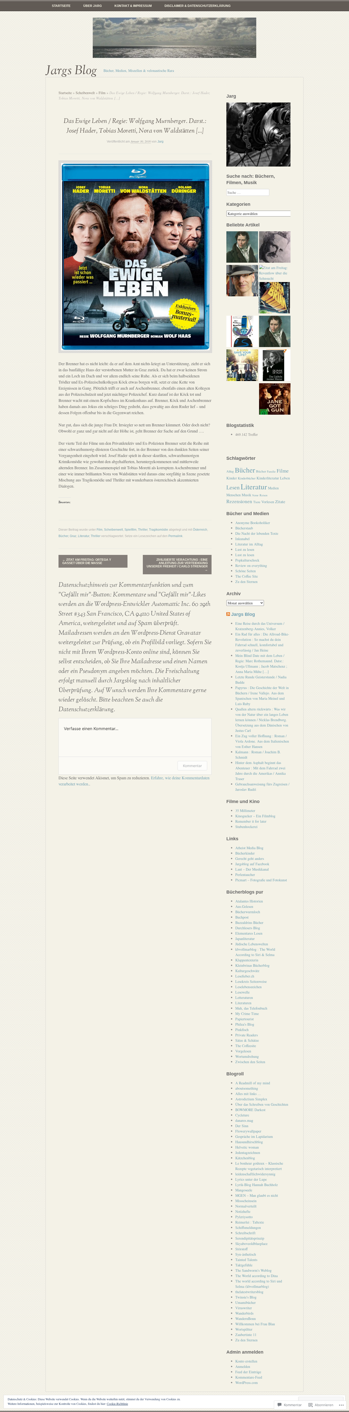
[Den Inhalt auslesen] (228, 614)
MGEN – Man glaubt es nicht (256, 1195)
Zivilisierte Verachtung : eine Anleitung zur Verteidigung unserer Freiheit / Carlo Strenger (177, 564)
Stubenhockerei (246, 826)
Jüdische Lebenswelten (251, 944)
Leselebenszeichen (248, 986)
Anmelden (242, 1366)
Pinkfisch (242, 1029)
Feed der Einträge (248, 1371)
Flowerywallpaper (248, 1131)
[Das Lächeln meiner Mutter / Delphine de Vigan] (274, 365)
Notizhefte (242, 1211)
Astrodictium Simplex (251, 1099)
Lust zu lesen (244, 549)
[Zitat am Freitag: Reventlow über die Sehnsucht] (274, 273)
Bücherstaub (244, 528)
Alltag (230, 471)
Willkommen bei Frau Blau (255, 1323)
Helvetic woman (247, 1147)
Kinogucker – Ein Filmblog (255, 815)
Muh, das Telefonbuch (251, 1008)
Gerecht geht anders (249, 858)
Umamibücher (245, 1302)
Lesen (233, 487)
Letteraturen (244, 997)
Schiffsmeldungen (248, 1227)
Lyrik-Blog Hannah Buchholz (256, 1184)
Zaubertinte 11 (246, 1334)
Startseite (61, 6)
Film (102, 92)
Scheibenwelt (85, 92)
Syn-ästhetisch (245, 1254)
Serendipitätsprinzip (249, 1238)
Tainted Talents (246, 1259)
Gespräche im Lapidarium (254, 1136)
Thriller (142, 529)
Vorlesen (267, 501)
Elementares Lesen (248, 933)
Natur (255, 495)
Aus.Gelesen (244, 906)
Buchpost (242, 917)
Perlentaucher (245, 874)
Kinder (231, 478)
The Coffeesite (245, 1045)
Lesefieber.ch (244, 976)
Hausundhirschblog (249, 1141)
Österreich (200, 529)
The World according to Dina (256, 1275)
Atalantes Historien (249, 901)
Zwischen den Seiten (250, 1061)
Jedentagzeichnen (247, 1152)
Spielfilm (130, 529)
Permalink (175, 536)
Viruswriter (243, 1307)
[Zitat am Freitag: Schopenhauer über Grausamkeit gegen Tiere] (274, 332)
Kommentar (192, 766)
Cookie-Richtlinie (117, 1404)
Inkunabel (242, 538)
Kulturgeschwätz (247, 970)
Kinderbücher (246, 478)
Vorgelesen (243, 1051)
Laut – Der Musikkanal (252, 869)
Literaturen (243, 1002)
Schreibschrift (245, 1232)
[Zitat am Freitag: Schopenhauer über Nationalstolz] (242, 247)
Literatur (83, 536)
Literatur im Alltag (249, 544)
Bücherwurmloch (247, 911)
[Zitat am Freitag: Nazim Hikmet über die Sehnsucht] (274, 247)
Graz (73, 536)
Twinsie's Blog (246, 1297)
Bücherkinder (245, 853)
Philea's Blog (244, 1024)
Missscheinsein (246, 1200)
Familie (271, 471)
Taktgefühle (243, 1265)
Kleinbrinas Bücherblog (252, 965)
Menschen (233, 494)
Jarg (160, 141)
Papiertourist (244, 1018)
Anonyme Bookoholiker (252, 522)
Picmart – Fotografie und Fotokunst (261, 879)
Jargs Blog (71, 70)
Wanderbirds (244, 1313)
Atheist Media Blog (249, 847)
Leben (285, 477)
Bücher (63, 536)
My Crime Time (247, 1013)
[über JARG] (242, 281)
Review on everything (251, 565)
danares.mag (244, 1120)
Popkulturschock (247, 560)
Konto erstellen (246, 1361)
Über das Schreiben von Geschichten (261, 1104)
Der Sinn (241, 1125)
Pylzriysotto (244, 1216)
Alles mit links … (248, 1093)
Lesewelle (242, 992)
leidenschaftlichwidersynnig (255, 1174)
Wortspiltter (243, 1329)
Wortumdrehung (247, 1056)
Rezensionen (239, 501)
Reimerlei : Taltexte (249, 1222)
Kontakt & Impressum (133, 6)
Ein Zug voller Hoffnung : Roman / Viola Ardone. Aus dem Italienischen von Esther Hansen (262, 741)
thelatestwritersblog (249, 1291)
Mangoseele (243, 1190)
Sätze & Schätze (247, 1040)
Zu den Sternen (246, 581)
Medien (273, 488)
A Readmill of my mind (252, 1082)
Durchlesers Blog (247, 927)
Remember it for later (250, 821)
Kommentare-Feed (248, 1377)
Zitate (280, 501)
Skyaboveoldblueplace (251, 1243)
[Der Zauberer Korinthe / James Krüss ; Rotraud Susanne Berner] (242, 332)
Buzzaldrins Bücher (249, 922)
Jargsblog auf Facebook (252, 863)
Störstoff (241, 1248)
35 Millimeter (245, 810)
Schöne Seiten (245, 570)
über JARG (92, 6)
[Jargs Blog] (174, 38)
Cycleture (242, 1115)
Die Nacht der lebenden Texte (256, 533)
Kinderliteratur (268, 478)
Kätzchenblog (245, 1157)
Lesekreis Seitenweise (251, 981)
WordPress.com (246, 1382)
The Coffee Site (246, 576)
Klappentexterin (246, 960)
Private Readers (246, 1035)
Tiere (256, 502)
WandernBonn (245, 1318)
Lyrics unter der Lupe (251, 1179)
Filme (283, 470)
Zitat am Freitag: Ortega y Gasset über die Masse (86, 561)
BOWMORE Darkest (250, 1109)
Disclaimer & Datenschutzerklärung (197, 6)
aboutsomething (246, 1088)
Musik (246, 494)
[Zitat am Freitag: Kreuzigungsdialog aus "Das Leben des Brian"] (274, 298)
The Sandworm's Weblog (253, 1270)
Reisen (263, 495)
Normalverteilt (246, 1206)
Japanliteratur (245, 938)
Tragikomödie (158, 529)
